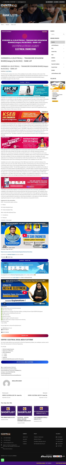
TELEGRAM (60, 443)
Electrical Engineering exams (17, 274)
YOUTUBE (59, 446)
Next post (45, 393)
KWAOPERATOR (11, 372)
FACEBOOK (59, 437)
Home (2, 24)
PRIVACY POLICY (37, 439)
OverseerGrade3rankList (6, 373)
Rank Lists (13, 24)
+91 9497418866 (7, 437)
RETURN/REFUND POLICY (39, 443)
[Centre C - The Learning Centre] (9, 5)
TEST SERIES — (30, 463)
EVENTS (25, 441)
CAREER (25, 443)
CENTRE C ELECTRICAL (8, 340)
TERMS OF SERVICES (38, 437)
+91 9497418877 (7, 440)
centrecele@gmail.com (8, 442)
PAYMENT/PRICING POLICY (40, 441)
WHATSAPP (60, 441)
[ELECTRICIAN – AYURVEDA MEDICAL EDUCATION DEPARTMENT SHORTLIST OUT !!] (24, 410)
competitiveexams (7, 367)
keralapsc (3, 372)
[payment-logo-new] (53, 456)
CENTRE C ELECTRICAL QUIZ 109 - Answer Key (37, 395)
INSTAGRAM (60, 439)
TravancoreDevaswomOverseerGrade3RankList (11, 375)
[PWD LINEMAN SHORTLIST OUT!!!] (8, 410)
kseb (7, 372)
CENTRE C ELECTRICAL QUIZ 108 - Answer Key (12, 395)
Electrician (12, 370)
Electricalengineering (5, 368)
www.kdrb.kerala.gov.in (38, 131)
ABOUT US (25, 437)
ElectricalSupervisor (5, 370)
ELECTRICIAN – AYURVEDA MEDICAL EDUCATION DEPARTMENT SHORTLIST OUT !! (24, 419)
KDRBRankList (18, 370)
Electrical (13, 367)
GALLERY (25, 439)
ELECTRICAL (9, 71)
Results (7, 24)
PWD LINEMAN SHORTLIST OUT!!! (8, 417)
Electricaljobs (13, 368)
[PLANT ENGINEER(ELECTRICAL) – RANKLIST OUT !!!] (41, 410)
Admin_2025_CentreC (17, 381)
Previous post (5, 393)
